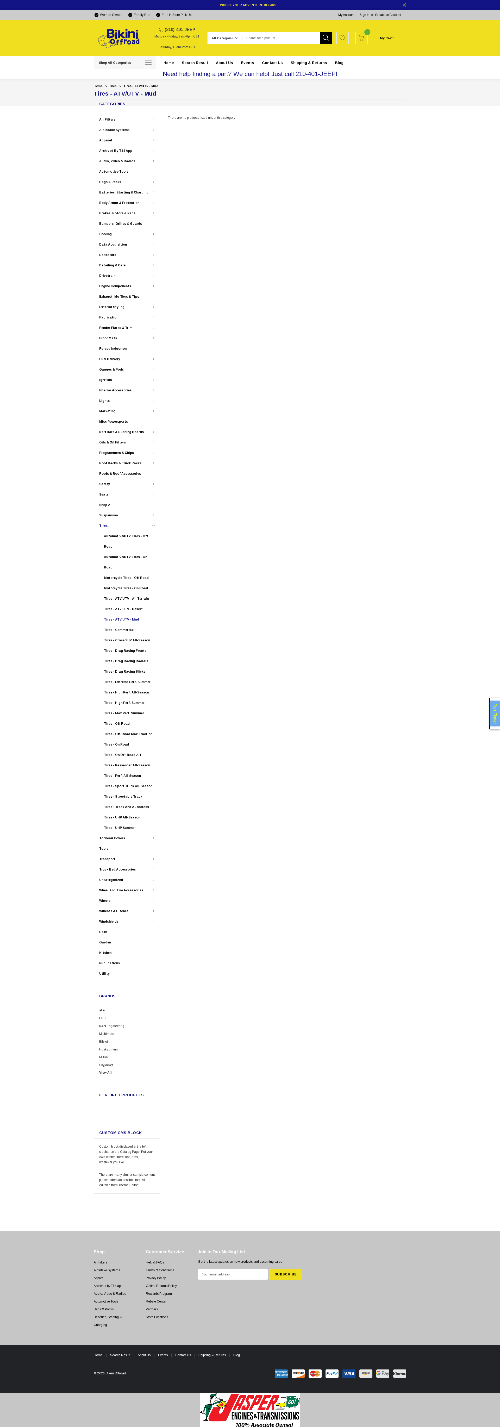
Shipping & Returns (212, 1355)
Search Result (120, 1355)
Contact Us (183, 1355)
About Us (144, 1355)
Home (98, 1355)
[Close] (404, 5)
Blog (236, 1355)
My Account (346, 15)
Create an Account (388, 15)
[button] (250, 1410)
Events (163, 1355)
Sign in (365, 15)
